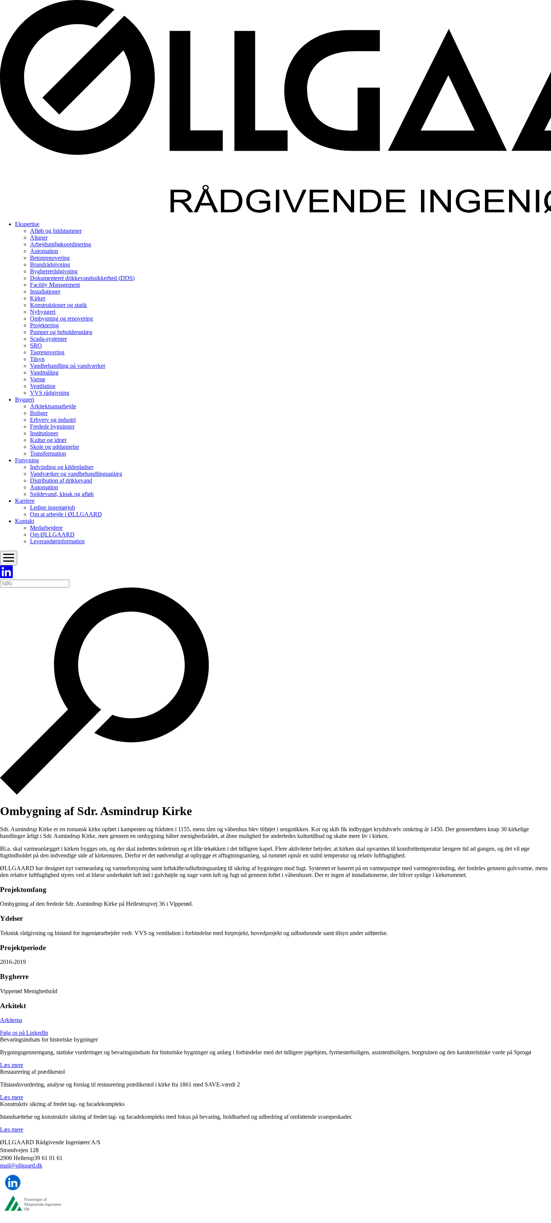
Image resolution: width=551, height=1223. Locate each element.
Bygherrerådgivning (54, 271)
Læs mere (11, 1065)
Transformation (48, 453)
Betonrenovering (50, 258)
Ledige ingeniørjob (52, 507)
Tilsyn (37, 359)
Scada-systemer (48, 339)
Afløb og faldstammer (56, 231)
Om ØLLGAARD (52, 534)
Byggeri (24, 399)
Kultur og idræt (48, 440)
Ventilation (42, 386)
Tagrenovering (47, 352)
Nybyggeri (42, 312)
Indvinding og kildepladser (61, 467)
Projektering (44, 325)
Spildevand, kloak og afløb (62, 494)
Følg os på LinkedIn (24, 1033)
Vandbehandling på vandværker (67, 366)
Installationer (45, 291)
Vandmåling (44, 372)
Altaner (39, 237)
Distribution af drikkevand (61, 480)
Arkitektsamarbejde (53, 406)
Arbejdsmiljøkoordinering (60, 244)
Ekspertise (27, 224)
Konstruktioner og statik (58, 305)
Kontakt (24, 521)
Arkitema (11, 1020)
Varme (37, 379)
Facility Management (55, 285)
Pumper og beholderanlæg (61, 332)
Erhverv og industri (53, 420)
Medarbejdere (46, 528)
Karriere (24, 501)
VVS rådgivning (49, 393)
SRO (36, 345)
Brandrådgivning (50, 264)
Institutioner (44, 433)
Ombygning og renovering (61, 318)
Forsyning (27, 460)
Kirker (37, 298)
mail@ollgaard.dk (21, 1166)
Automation (44, 251)
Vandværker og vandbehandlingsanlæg (76, 474)
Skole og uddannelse (54, 447)
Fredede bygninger (52, 426)
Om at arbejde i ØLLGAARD (66, 514)
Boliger (39, 413)
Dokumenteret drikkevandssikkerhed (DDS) (82, 278)
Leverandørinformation (57, 541)
